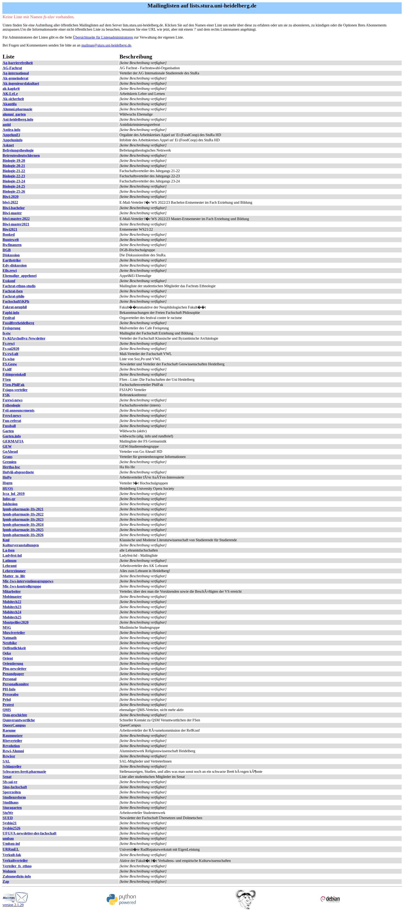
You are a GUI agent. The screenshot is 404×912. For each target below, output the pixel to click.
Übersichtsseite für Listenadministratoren (103, 37)
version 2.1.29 (13, 905)
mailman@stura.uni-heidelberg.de (106, 45)
